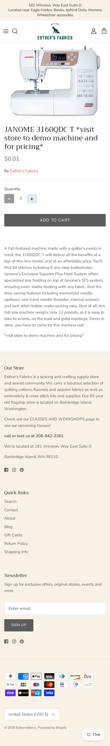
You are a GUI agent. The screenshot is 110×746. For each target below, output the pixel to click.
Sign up (18, 625)
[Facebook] (6, 470)
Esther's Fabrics (24, 170)
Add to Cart (55, 220)
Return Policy (16, 543)
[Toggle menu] (6, 31)
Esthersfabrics (26, 727)
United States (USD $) (28, 714)
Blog (8, 526)
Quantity (12, 189)
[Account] (92, 31)
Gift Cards (13, 535)
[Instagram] (14, 470)
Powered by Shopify (52, 727)
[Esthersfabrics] (55, 31)
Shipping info (16, 551)
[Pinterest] (22, 470)
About (9, 518)
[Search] (17, 31)
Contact (11, 510)
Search (10, 501)
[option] (55, 82)
